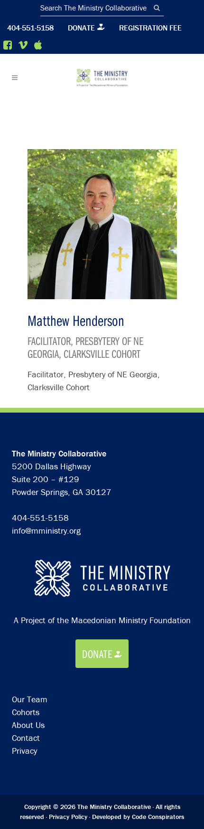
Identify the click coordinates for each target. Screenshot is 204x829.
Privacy (24, 750)
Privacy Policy (68, 816)
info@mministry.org (46, 530)
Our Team (29, 699)
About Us (28, 724)
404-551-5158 (30, 27)
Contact (26, 737)
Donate (81, 27)
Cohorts (25, 712)
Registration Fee (150, 27)
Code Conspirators (158, 816)
